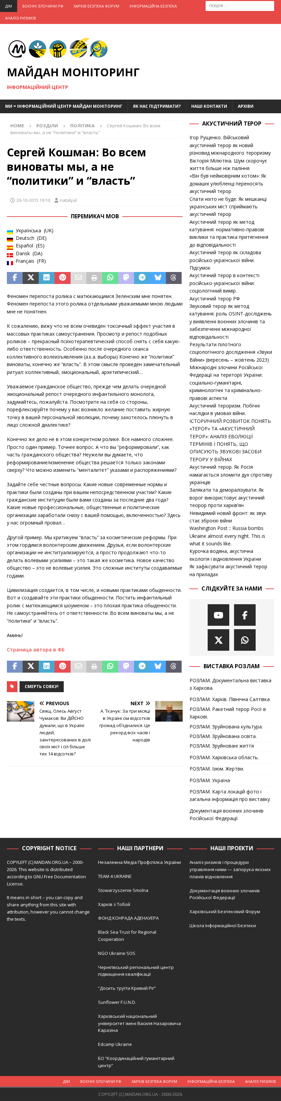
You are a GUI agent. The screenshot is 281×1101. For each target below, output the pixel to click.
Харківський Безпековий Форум (225, 911)
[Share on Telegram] (142, 278)
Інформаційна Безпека (153, 6)
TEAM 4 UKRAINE (115, 876)
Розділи (47, 125)
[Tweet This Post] (30, 278)
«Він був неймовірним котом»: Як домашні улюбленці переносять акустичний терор (228, 183)
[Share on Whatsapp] (110, 278)
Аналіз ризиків (20, 18)
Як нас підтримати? (157, 106)
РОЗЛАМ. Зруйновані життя (222, 745)
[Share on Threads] (174, 278)
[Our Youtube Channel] (218, 615)
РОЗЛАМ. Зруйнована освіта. (223, 736)
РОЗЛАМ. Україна (210, 780)
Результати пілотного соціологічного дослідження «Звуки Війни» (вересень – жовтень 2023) (231, 352)
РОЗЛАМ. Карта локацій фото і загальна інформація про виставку (230, 795)
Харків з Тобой (114, 904)
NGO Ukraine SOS (116, 953)
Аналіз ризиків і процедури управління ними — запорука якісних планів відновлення (230, 869)
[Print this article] (94, 278)
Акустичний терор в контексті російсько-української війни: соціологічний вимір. (224, 283)
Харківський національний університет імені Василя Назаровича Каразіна (139, 1023)
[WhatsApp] (245, 640)
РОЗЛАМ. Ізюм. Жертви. (217, 768)
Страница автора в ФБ (35, 649)
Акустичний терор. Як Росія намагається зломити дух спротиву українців (231, 474)
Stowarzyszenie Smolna (123, 890)
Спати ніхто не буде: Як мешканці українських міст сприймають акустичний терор (228, 207)
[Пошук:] (240, 5)
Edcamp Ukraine (115, 1044)
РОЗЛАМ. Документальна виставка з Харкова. (230, 684)
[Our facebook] (245, 615)
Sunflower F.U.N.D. (117, 1002)
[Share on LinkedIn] (46, 278)
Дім (8, 6)
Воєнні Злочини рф (42, 6)
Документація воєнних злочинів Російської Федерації (227, 814)
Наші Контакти (209, 106)
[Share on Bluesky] (158, 278)
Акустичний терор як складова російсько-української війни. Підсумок (225, 260)
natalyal (68, 200)
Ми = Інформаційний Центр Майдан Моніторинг (63, 106)
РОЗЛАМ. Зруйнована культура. (226, 726)
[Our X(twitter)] (218, 640)
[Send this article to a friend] (78, 278)
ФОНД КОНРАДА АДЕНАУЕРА (129, 918)
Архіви (246, 106)
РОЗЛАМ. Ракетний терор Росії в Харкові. (228, 713)
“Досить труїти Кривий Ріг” (127, 988)
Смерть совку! (42, 686)
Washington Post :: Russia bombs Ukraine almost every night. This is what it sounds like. (227, 536)
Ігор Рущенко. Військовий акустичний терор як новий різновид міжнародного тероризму (230, 145)
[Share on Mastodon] (126, 278)
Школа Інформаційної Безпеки (223, 925)
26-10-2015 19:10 (33, 200)
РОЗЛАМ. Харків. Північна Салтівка (230, 699)
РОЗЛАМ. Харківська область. (224, 757)
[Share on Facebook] (15, 278)
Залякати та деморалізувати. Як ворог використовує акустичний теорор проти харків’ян (227, 497)
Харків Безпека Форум (96, 6)
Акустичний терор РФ (215, 298)
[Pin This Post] (62, 278)
